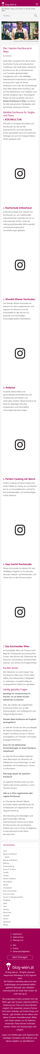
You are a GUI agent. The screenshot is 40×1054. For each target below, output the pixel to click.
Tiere (5, 906)
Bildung (6, 863)
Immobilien (7, 887)
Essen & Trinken (9, 869)
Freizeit (6, 875)
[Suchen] (36, 16)
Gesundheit (7, 881)
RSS (14, 945)
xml (21, 940)
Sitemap (16, 940)
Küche (7, 857)
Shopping (6, 900)
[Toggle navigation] (36, 4)
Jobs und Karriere (10, 891)
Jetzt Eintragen (20, 957)
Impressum (17, 934)
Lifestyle (6, 915)
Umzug (6, 909)
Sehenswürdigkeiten (21, 951)
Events (15, 948)
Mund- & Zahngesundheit (13, 897)
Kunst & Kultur (9, 894)
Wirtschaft (7, 912)
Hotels (5, 884)
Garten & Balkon (9, 878)
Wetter (5, 924)
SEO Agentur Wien (27, 977)
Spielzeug (6, 921)
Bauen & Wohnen (10, 854)
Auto (5, 851)
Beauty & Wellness (10, 860)
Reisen (5, 918)
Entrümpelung (8, 866)
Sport (5, 903)
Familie (6, 872)
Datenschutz (18, 937)
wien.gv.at (22, 994)
